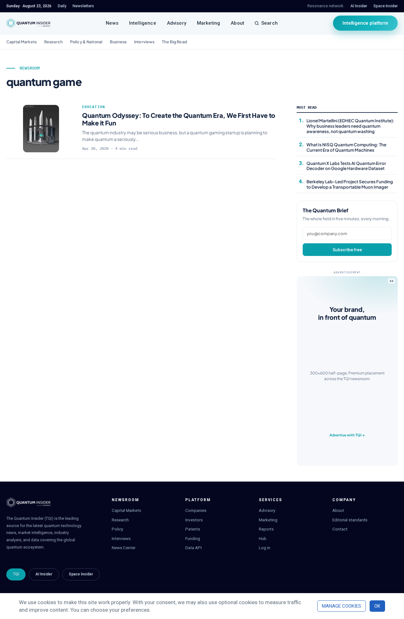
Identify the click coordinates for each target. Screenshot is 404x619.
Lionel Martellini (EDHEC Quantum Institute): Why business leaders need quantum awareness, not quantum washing (350, 126)
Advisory (176, 23)
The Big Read (174, 41)
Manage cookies (341, 606)
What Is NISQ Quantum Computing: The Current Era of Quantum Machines (346, 147)
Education (93, 107)
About (237, 23)
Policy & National (86, 41)
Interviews (144, 41)
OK (377, 606)
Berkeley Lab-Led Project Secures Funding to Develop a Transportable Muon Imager (349, 184)
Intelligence (142, 23)
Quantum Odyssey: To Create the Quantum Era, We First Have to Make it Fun (178, 119)
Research (53, 41)
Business (118, 41)
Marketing (208, 23)
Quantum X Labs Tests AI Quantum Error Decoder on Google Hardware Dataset (346, 166)
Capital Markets (21, 41)
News (112, 23)
